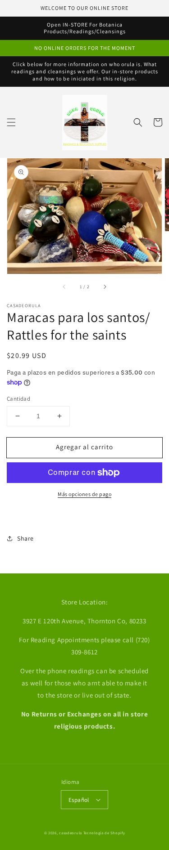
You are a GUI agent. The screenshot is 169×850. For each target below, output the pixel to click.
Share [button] (25, 538)
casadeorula (70, 832)
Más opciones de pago (84, 494)
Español (79, 800)
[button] (11, 122)
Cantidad (18, 399)
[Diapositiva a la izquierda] (64, 286)
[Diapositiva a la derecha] (104, 286)
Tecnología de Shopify (104, 832)
